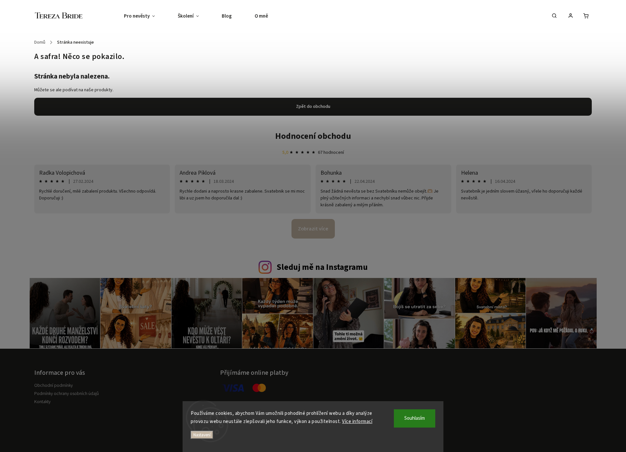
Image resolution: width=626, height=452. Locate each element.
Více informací (357, 421)
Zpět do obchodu (313, 106)
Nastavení (202, 435)
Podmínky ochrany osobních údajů (66, 393)
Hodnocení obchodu (313, 136)
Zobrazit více (313, 228)
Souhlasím (414, 418)
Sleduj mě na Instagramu (322, 267)
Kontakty (42, 402)
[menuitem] (145, 16)
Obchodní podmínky (53, 385)
